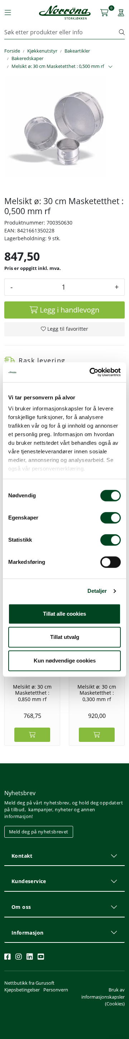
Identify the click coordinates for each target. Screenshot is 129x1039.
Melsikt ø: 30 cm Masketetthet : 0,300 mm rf (96, 693)
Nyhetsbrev (19, 793)
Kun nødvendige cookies (65, 661)
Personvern (55, 989)
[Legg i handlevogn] (32, 735)
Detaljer (97, 591)
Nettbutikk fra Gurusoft (29, 983)
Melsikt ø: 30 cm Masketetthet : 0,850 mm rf (32, 693)
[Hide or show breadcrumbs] (110, 67)
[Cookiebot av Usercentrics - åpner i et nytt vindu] (91, 372)
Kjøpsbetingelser (22, 989)
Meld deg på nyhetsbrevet (38, 831)
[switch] (110, 517)
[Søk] (122, 32)
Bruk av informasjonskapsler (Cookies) (103, 996)
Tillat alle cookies (64, 614)
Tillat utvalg (64, 637)
